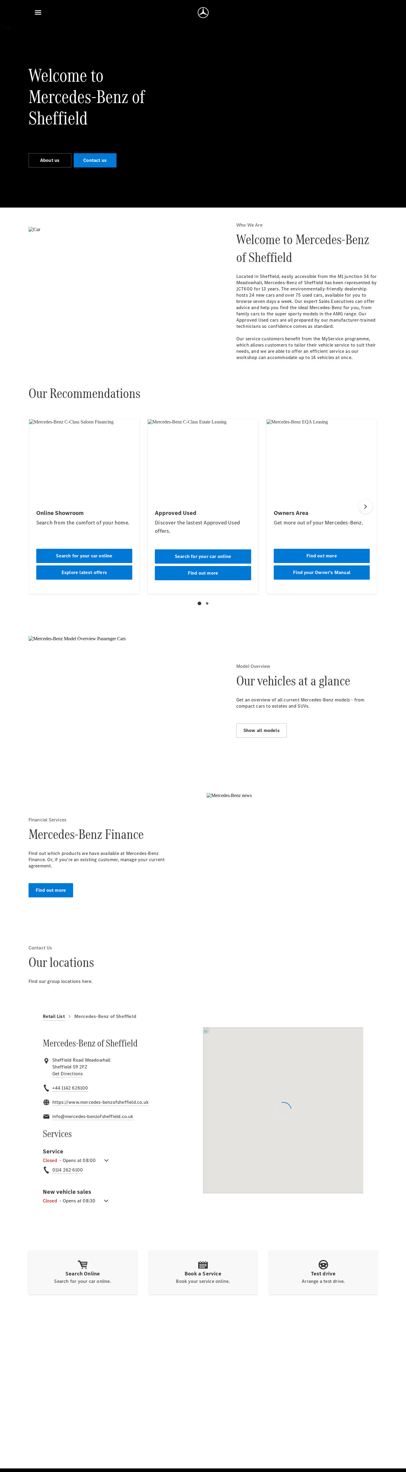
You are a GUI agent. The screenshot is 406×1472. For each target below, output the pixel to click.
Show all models (261, 730)
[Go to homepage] (203, 12)
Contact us (95, 160)
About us (50, 160)
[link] (67, 1073)
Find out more (51, 890)
